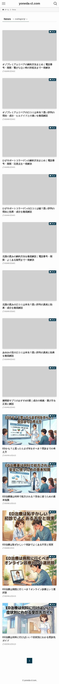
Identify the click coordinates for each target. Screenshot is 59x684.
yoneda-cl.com (29, 3)
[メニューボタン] (3, 3)
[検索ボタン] (55, 3)
